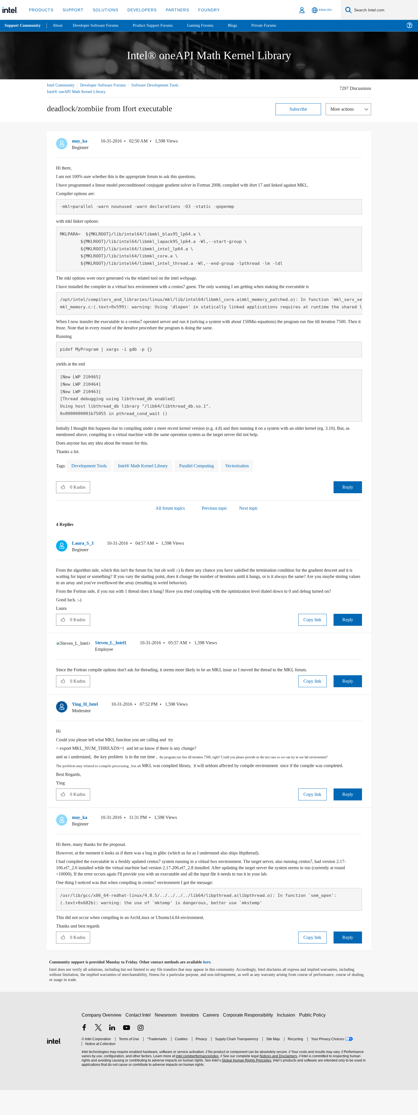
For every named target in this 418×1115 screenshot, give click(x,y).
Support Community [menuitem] (23, 25)
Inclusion (287, 1040)
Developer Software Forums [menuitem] (100, 25)
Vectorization (250, 465)
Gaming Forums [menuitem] (210, 25)
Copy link (312, 625)
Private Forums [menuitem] (276, 25)
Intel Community (61, 85)
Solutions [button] (103, 10)
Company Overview (102, 1040)
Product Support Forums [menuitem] (161, 25)
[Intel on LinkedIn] (112, 1053)
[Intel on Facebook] (84, 1053)
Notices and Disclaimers (276, 1081)
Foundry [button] (202, 10)
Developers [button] (138, 10)
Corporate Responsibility (249, 1040)
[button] (360, 142)
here (212, 987)
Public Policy (313, 1040)
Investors (191, 1040)
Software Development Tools (165, 85)
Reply (347, 487)
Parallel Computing (206, 465)
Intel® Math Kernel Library (149, 465)
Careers (212, 1040)
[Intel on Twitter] (98, 1053)
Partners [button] (172, 10)
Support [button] (71, 10)
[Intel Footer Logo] (54, 1065)
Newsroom (167, 1040)
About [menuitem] (59, 25)
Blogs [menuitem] (244, 25)
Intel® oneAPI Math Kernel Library (77, 91)
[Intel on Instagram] (140, 1053)
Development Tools (91, 465)
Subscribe (298, 109)
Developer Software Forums (108, 85)
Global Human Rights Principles (245, 1085)
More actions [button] (343, 109)
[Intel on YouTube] (126, 1053)
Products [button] (40, 10)
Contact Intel (139, 1040)
